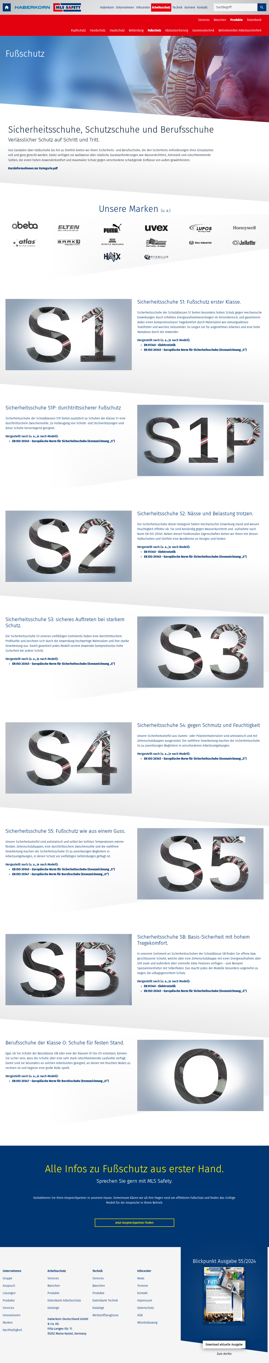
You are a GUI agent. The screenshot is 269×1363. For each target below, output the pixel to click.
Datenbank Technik (105, 1300)
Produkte (236, 20)
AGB (139, 1315)
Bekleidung (136, 30)
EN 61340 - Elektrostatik (160, 345)
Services (204, 20)
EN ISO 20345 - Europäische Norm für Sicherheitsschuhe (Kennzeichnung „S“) (195, 350)
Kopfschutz (78, 30)
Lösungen (9, 1293)
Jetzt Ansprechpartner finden (134, 1222)
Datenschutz (145, 1308)
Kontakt (202, 7)
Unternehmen (125, 7)
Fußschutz (154, 30)
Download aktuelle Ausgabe (224, 1344)
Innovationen (11, 1315)
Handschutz (97, 30)
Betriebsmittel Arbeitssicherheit (240, 30)
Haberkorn (107, 7)
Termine (142, 1286)
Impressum (144, 1300)
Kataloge (53, 1308)
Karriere (190, 7)
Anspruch (9, 1286)
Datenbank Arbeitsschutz (64, 1300)
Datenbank (254, 20)
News (140, 1278)
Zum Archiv (224, 1354)
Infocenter (143, 7)
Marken (8, 1322)
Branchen (220, 20)
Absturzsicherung (176, 30)
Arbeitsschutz (161, 7)
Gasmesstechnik (203, 30)
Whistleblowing (147, 1322)
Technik (177, 7)
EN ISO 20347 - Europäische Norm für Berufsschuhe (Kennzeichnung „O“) (60, 874)
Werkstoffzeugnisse (105, 1315)
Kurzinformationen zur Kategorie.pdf (33, 168)
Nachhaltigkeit (12, 1330)
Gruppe (7, 1278)
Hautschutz (117, 30)
